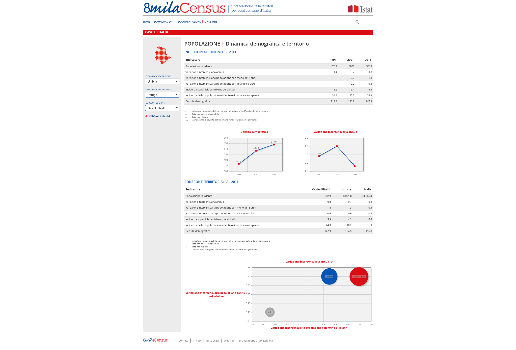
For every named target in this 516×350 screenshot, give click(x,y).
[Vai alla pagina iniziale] (209, 11)
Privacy (197, 340)
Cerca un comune (155, 102)
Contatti (183, 340)
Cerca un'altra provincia (159, 89)
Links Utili (211, 21)
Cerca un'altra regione (158, 76)
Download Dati (164, 21)
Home (146, 21)
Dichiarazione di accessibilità (256, 340)
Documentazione (189, 21)
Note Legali (213, 340)
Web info (229, 340)
